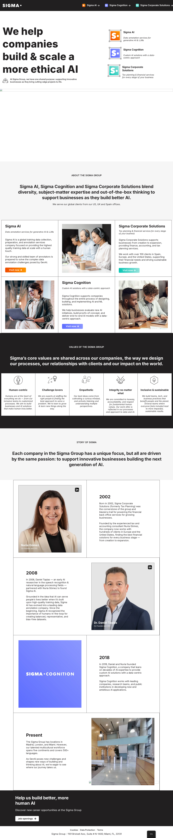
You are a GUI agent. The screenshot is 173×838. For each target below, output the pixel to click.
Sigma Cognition (133, 49)
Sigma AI (128, 32)
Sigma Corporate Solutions (132, 69)
